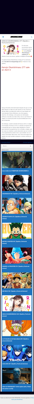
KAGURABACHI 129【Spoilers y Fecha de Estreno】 (16, 193)
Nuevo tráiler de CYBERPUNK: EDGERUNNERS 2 (15, 171)
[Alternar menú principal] (3, 36)
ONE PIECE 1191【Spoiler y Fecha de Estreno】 (15, 291)
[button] (31, 37)
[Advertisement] (17, 17)
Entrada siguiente (28, 142)
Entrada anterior (5, 142)
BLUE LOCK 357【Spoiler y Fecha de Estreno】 (15, 364)
